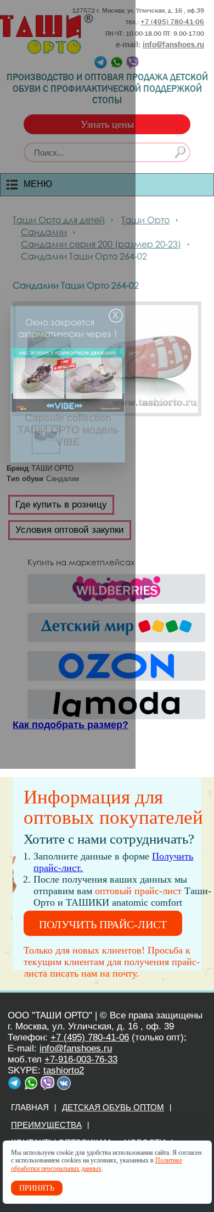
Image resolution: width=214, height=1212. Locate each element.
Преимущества (46, 1125)
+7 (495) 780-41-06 (89, 1037)
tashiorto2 (63, 1070)
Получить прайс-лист (103, 924)
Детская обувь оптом (113, 1107)
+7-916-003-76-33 (80, 1059)
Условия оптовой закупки (69, 530)
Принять (36, 1188)
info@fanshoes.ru (173, 44)
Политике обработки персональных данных (96, 1164)
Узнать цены (107, 124)
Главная (30, 1107)
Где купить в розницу (61, 504)
